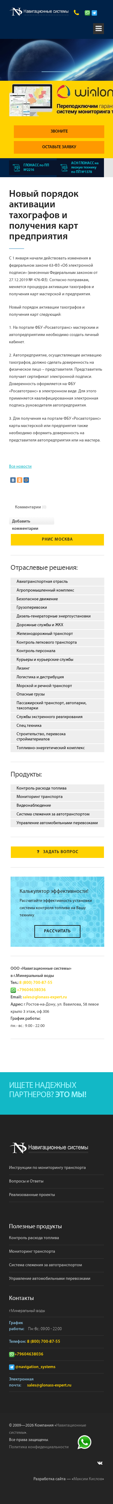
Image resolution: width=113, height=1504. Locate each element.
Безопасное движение (37, 599)
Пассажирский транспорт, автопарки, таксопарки (51, 706)
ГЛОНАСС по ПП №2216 (36, 167)
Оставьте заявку (59, 147)
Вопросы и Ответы (26, 1181)
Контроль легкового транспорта (47, 642)
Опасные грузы (31, 694)
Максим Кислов (88, 1479)
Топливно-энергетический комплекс (51, 748)
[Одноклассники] (19, 480)
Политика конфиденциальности (39, 1447)
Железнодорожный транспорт (45, 633)
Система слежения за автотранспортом (53, 814)
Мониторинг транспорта (40, 796)
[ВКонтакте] (13, 480)
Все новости (20, 466)
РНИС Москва (57, 539)
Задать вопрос (60, 852)
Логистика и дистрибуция (40, 677)
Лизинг (23, 668)
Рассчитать (57, 931)
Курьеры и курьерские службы (45, 659)
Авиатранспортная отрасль (42, 581)
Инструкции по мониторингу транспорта (47, 1167)
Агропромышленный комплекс (45, 590)
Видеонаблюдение (34, 805)
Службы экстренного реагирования (50, 716)
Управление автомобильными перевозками (57, 823)
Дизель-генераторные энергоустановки (54, 616)
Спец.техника (29, 725)
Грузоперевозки (32, 607)
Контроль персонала (36, 650)
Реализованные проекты (32, 1194)
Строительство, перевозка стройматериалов (41, 737)
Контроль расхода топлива (42, 788)
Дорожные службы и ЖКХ (40, 625)
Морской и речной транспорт (44, 685)
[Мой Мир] (26, 480)
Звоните (59, 131)
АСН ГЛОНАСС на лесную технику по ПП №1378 (85, 168)
